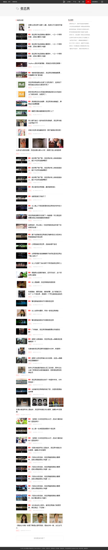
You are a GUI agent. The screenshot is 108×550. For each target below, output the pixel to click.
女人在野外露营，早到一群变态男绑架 (45, 311)
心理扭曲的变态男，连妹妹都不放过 (44, 244)
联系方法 (48, 548)
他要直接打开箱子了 (39, 196)
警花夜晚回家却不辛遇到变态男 (43, 301)
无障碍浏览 (14, 1)
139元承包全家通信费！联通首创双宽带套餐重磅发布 (80, 26)
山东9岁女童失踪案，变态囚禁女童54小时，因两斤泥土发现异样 (38, 150)
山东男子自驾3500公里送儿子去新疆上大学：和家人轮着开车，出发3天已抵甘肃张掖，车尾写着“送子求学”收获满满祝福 (80, 37)
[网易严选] (75, 1)
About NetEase (37, 548)
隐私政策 (62, 548)
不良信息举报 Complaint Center (71, 548)
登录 (88, 1)
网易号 (30, 30)
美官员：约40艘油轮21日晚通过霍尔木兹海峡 (80, 46)
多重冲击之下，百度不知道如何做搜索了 (79, 23)
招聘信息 (53, 548)
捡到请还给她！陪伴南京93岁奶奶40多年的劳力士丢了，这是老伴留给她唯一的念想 (80, 29)
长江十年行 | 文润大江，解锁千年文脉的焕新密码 (80, 43)
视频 (30, 39)
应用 (9, 1)
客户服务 (57, 548)
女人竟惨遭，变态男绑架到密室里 (43, 282)
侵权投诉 (86, 548)
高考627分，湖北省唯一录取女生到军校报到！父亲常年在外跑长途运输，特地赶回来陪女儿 (80, 34)
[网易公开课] (69, 1)
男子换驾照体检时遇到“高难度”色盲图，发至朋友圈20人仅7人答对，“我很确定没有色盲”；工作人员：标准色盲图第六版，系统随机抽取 (80, 32)
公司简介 (43, 548)
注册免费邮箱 (95, 1)
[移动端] (64, 1)
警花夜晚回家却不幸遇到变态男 (43, 320)
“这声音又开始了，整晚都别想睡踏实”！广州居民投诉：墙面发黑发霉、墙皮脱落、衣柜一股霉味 (80, 40)
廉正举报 (81, 548)
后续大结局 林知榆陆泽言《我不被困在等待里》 (45, 130)
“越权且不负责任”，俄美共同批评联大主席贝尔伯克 (80, 48)
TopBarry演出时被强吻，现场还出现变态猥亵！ (45, 63)
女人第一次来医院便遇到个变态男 (43, 429)
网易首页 (5, 1)
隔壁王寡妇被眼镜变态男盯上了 (43, 111)
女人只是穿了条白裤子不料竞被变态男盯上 (47, 263)
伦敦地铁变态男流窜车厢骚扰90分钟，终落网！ (45, 349)
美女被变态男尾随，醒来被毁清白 (43, 187)
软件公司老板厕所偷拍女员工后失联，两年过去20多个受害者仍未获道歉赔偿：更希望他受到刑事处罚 (45, 370)
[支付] (80, 1)
